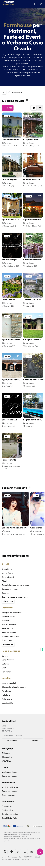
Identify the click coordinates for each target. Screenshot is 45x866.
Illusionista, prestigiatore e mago (15, 597)
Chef (4, 668)
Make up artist (8, 628)
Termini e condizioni (10, 814)
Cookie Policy (7, 810)
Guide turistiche (8, 616)
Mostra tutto (8, 601)
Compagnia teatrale (10, 589)
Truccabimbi (7, 569)
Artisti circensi (8, 577)
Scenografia (7, 640)
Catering (5, 664)
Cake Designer (8, 660)
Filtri (9, 107)
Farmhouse (6, 691)
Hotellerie (6, 695)
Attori (4, 581)
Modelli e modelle (9, 632)
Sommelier (6, 672)
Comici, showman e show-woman (15, 585)
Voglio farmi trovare (10, 787)
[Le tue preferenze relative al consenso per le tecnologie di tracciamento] (43, 649)
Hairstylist (6, 620)
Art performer (8, 573)
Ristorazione (7, 699)
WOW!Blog (6, 761)
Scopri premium (8, 795)
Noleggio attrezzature (11, 636)
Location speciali (9, 683)
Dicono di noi (7, 757)
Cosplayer (6, 593)
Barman (5, 656)
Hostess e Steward (9, 624)
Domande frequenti (10, 776)
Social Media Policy (10, 818)
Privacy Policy (7, 806)
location (19, 92)
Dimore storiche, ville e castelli (14, 687)
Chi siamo (6, 753)
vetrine (14, 92)
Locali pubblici (8, 703)
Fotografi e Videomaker (11, 612)
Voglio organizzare (9, 772)
